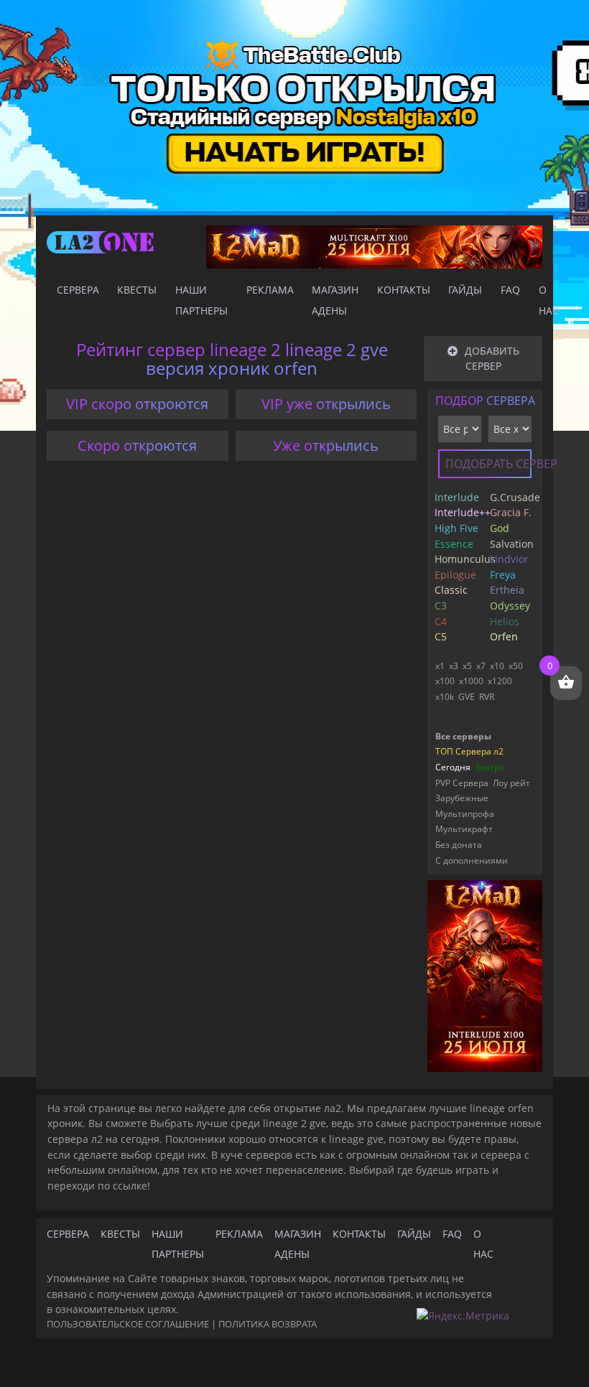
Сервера (78, 289)
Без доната (458, 845)
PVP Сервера (461, 783)
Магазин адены (335, 300)
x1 (440, 666)
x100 (445, 681)
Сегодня (452, 767)
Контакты (403, 289)
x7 (481, 666)
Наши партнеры (201, 300)
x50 (516, 666)
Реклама (270, 289)
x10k (444, 697)
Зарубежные (461, 798)
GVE (466, 697)
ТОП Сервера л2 (469, 751)
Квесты (137, 289)
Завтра (489, 767)
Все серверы (463, 736)
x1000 (471, 681)
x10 (497, 666)
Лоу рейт (511, 783)
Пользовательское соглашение (128, 1323)
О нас (549, 300)
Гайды (465, 289)
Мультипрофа (464, 814)
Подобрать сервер (488, 464)
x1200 (500, 681)
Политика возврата (267, 1323)
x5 (467, 666)
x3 (453, 666)
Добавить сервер (492, 358)
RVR (486, 697)
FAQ (510, 289)
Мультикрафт (464, 829)
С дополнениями (471, 860)
